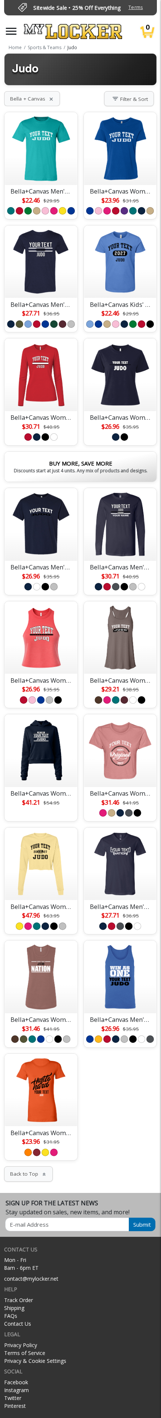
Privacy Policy (20, 1345)
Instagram (16, 1390)
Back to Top (28, 1173)
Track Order (18, 1300)
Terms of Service (24, 1352)
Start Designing (41, 170)
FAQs (10, 1315)
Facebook (16, 1382)
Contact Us (17, 1323)
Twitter (12, 1397)
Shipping (14, 1307)
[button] (11, 31)
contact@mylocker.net (31, 1278)
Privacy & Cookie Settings (35, 1360)
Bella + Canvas (32, 98)
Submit (142, 1224)
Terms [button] (135, 7)
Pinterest (15, 1405)
